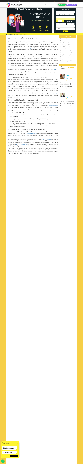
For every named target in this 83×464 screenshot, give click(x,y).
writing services (55, 93)
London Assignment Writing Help (66, 42)
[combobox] (57, 24)
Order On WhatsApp (72, 4)
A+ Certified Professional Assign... (66, 46)
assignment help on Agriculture (27, 48)
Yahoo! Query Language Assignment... (67, 48)
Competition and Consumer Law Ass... (67, 50)
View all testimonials (67, 110)
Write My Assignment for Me (65, 44)
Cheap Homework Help (64, 38)
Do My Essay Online (63, 40)
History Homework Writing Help (66, 54)
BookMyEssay (10, 34)
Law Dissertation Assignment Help (66, 52)
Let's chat (13, 455)
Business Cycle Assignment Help (66, 60)
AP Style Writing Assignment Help (66, 58)
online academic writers (32, 133)
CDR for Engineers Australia (21, 144)
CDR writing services (47, 139)
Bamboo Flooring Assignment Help (66, 56)
